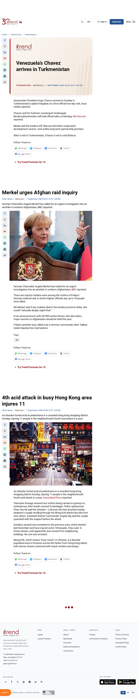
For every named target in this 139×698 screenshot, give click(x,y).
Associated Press (52, 497)
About (66, 635)
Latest (40, 635)
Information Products (98, 639)
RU (133, 693)
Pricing (92, 635)
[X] (17, 682)
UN (17, 340)
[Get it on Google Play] (126, 682)
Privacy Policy (121, 639)
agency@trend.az (10, 664)
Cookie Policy (120, 647)
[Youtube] (23, 682)
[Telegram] (29, 682)
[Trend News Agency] (10, 632)
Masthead (67, 639)
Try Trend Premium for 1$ (31, 162)
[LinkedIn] (35, 682)
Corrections (68, 651)
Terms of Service (122, 635)
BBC (74, 289)
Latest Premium (44, 639)
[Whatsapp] (5, 682)
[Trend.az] (12, 22)
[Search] (82, 21)
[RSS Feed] (41, 682)
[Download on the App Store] (107, 682)
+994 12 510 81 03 (10, 660)
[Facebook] (11, 682)
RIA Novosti (79, 116)
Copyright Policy (122, 643)
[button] (4, 40)
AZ (128, 693)
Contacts (67, 643)
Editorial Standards (71, 647)
